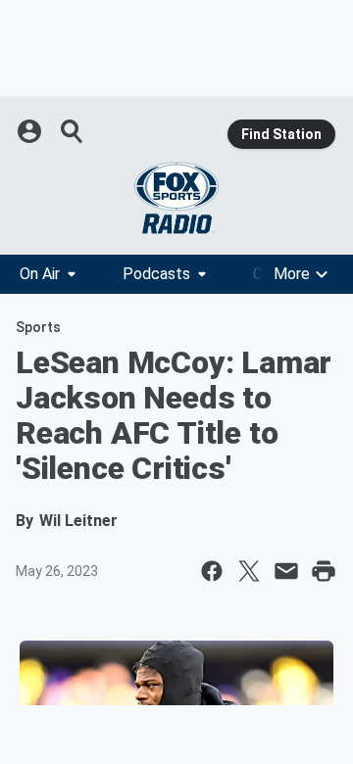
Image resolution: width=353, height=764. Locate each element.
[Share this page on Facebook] (212, 571)
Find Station (281, 134)
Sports (38, 327)
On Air (40, 273)
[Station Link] (176, 198)
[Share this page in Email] (286, 571)
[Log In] (31, 131)
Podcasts (156, 273)
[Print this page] (323, 571)
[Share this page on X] (249, 571)
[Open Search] (72, 131)
